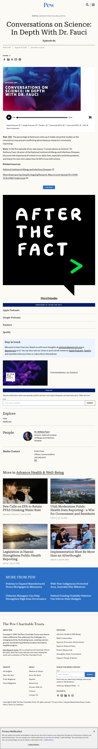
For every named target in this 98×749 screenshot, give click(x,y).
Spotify (87, 350)
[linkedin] (8, 59)
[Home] (23, 624)
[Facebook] (58, 695)
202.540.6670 (40, 457)
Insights (6, 667)
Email (4, 399)
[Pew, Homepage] (49, 4)
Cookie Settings (33, 745)
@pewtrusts (10, 350)
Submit (90, 403)
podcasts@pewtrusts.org (70, 347)
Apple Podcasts (76, 350)
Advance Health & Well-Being (40, 472)
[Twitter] (69, 695)
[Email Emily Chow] (35, 460)
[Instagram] (61, 695)
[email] (15, 59)
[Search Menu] (87, 5)
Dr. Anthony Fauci (42, 432)
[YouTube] (72, 695)
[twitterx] (12, 59)
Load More (49, 187)
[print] (19, 59)
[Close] (94, 731)
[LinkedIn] (65, 695)
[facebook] (4, 59)
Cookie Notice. (49, 740)
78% (10, 137)
